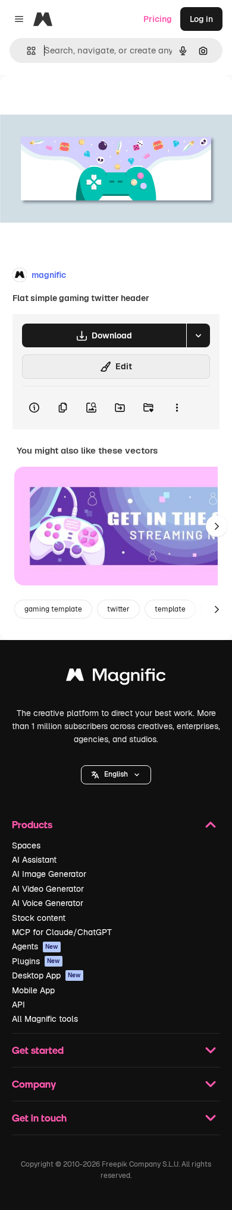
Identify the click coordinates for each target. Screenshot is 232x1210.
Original (76, 101)
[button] (116, 774)
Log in (201, 19)
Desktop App (46, 975)
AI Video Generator (48, 888)
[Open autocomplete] (26, 50)
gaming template (53, 609)
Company (34, 1084)
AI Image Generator (49, 874)
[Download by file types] (198, 335)
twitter (118, 609)
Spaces (26, 845)
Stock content (38, 918)
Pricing (157, 19)
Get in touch (39, 1117)
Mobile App (33, 990)
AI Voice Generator (47, 903)
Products (32, 824)
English (116, 774)
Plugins (36, 961)
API (18, 1004)
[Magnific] (116, 678)
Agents (35, 946)
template (170, 609)
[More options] (177, 408)
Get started (38, 1050)
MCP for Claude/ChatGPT (62, 932)
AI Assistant (34, 859)
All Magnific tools (45, 1018)
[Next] (216, 526)
